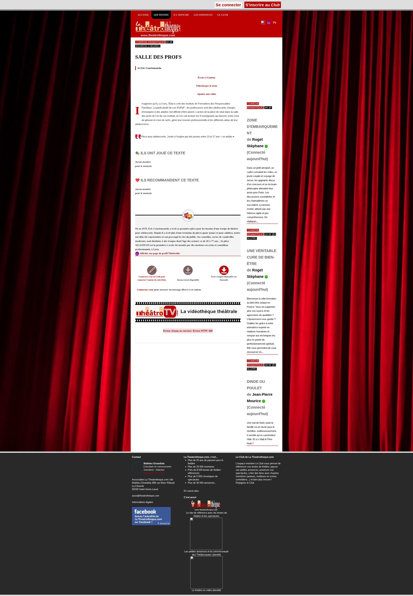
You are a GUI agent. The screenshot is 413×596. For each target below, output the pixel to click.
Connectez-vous (145, 289)
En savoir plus (191, 490)
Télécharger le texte (206, 85)
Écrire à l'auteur (206, 77)
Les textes (161, 15)
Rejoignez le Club (245, 482)
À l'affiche (181, 15)
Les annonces (203, 15)
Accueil (143, 15)
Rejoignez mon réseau (154, 473)
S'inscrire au (262, 5)
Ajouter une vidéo (206, 94)
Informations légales (142, 502)
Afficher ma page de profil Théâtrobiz (160, 253)
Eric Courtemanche (151, 68)
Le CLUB (222, 15)
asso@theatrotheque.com (145, 495)
